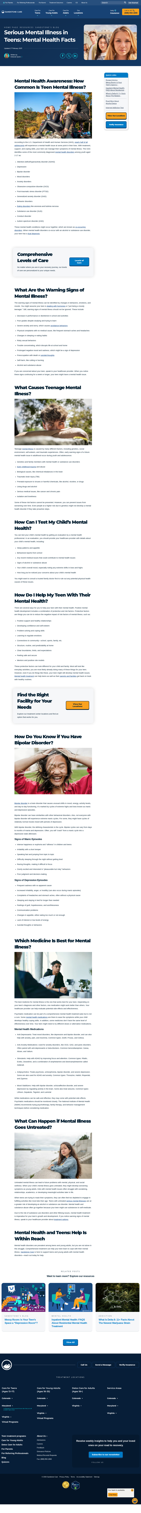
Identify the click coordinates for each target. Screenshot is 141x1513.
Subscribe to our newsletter (106, 1455)
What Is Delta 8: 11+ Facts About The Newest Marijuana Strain (116, 94)
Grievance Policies (44, 1451)
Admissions (41, 1440)
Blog (4, 1458)
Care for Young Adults (12, 1440)
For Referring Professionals (15, 1453)
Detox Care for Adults (12, 1445)
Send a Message (103, 1365)
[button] (62, 55)
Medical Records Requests (47, 1455)
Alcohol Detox (111, 103)
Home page (11, 27)
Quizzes (5, 1462)
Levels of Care (79, 261)
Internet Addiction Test (115, 108)
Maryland (6, 1406)
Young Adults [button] (52, 12)
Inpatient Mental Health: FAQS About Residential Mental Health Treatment (115, 89)
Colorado (6, 1398)
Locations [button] (78, 12)
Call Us (84, 1365)
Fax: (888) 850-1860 (44, 1459)
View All (70, 1342)
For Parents (7, 1449)
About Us (41, 1436)
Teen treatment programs (14, 1436)
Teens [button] (37, 12)
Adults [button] (66, 12)
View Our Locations (77, 705)
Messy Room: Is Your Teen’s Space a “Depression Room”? (114, 83)
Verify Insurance (116, 125)
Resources (27, 27)
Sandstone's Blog (47, 27)
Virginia (5, 1417)
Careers (40, 1444)
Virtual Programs (10, 1422)
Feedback (40, 1448)
